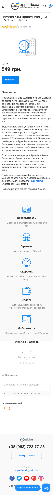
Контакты (37, 181)
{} (35, 393)
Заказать (10, 80)
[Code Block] (28, 393)
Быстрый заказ (26, 456)
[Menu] (4, 6)
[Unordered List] (21, 393)
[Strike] (14, 393)
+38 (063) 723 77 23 (26, 447)
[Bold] (4, 393)
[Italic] (7, 393)
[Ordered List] (18, 393)
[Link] (31, 393)
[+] (38, 393)
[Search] (44, 6)
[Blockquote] (24, 393)
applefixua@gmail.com (26, 470)
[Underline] (11, 393)
